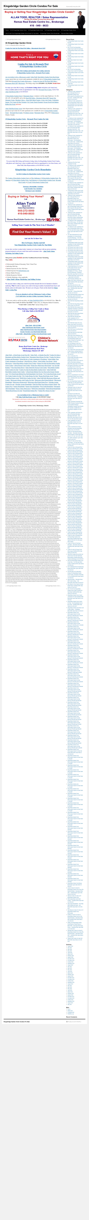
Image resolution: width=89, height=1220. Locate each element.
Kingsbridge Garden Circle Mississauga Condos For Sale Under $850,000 (33, 516)
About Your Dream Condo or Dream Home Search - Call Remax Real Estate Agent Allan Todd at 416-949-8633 (31, 534)
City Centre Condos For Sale (13, 376)
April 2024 (70, 990)
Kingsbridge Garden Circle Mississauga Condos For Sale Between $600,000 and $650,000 (74, 713)
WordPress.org (71, 1013)
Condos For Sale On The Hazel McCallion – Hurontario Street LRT (25, 48)
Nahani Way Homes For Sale (46, 391)
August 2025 (70, 965)
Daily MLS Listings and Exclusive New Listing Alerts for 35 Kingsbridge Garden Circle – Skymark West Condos (33, 72)
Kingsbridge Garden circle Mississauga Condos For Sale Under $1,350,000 (75, 785)
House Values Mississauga (23, 388)
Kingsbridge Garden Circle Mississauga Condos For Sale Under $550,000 (36, 513)
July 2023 (70, 1004)
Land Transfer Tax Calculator (33, 189)
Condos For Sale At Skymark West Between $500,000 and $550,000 (27, 480)
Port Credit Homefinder (46, 386)
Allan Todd (22, 45)
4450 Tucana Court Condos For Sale (75, 247)
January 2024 (70, 995)
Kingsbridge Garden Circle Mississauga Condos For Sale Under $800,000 (75, 866)
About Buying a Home (30, 361)
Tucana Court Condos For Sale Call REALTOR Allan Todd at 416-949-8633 (75, 940)
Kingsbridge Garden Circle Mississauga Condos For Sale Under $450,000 (75, 832)
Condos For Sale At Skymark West (33, 63)
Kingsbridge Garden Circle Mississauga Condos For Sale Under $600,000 (75, 847)
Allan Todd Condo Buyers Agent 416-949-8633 (25, 538)
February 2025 (71, 974)
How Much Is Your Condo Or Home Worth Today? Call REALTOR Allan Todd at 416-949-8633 (31, 496)
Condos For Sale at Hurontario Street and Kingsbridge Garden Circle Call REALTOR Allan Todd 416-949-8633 (32, 566)
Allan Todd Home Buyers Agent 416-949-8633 (48, 538)
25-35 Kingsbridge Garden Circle (18, 30)
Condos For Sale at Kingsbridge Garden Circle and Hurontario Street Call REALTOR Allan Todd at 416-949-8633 (32, 567)
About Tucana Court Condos (22, 365)
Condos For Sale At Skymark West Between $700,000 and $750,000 (38, 482)
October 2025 (70, 962)
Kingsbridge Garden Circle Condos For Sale (31, 6)
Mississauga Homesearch (20, 382)
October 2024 (70, 980)
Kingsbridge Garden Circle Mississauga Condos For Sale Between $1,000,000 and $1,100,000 (75, 614)
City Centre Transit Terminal (35, 102)
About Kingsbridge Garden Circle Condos (24, 363)
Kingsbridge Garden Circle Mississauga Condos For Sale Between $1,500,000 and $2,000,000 (75, 656)
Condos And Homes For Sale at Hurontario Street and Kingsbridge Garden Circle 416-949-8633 (32, 473)
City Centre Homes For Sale (30, 376)
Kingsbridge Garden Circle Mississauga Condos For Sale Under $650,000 (75, 851)
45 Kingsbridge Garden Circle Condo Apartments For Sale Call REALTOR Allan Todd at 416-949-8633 (75, 253)
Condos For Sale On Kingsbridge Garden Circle (32, 370)
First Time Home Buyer (17, 367)
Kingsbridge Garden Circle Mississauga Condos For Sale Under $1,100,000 (75, 762)
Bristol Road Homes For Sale (14, 391)
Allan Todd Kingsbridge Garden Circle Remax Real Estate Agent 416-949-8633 (24, 540)
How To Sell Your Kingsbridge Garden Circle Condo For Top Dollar (22, 33)
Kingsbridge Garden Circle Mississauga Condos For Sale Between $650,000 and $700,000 (74, 718)
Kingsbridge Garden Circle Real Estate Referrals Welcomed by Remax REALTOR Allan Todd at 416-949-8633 (31, 575)
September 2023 (71, 1001)
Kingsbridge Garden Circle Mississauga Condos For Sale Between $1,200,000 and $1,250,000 (75, 633)
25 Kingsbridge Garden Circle (13, 39)
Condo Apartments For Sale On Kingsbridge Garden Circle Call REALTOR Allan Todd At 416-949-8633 (32, 471)
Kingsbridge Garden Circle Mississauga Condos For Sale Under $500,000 (75, 837)
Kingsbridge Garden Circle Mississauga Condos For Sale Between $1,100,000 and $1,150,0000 (75, 623)
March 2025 (70, 973)
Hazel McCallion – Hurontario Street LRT (37, 98)
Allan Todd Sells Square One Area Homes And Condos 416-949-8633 (42, 449)
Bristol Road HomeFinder (53, 388)
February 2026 (71, 955)
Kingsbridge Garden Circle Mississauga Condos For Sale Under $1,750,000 (75, 809)
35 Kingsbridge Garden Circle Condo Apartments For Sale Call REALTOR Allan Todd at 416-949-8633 (75, 244)
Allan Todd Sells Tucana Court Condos (36, 367)
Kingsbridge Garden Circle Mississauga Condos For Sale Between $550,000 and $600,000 (74, 708)
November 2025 (71, 960)
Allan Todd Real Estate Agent (13, 108)
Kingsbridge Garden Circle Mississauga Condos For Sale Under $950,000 (75, 880)
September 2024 (71, 982)
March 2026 (70, 954)
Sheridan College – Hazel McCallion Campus (28, 100)
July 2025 (70, 966)
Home (7, 30)
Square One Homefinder (32, 386)
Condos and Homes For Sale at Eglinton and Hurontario (21, 557)
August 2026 (70, 946)
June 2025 (70, 968)
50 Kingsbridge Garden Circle (52, 30)
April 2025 (70, 971)
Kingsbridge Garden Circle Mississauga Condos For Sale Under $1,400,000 (75, 790)
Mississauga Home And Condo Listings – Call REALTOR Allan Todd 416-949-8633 (75, 900)
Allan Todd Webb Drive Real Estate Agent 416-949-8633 (21, 452)
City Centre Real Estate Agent (52, 374)
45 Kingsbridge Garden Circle (35, 30)
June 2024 (70, 987)
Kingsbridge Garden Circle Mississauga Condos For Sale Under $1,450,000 (75, 795)
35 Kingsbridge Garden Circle (51, 79)
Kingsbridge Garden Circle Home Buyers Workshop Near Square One (21, 574)
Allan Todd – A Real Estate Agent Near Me (17, 355)
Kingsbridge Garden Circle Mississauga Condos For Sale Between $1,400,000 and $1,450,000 (75, 651)
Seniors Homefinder (19, 386)
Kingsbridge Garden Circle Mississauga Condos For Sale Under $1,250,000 (75, 776)
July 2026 (70, 947)
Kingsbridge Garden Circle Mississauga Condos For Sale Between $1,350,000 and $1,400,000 (75, 647)
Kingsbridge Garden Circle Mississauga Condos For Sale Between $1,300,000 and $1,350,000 (31, 503)
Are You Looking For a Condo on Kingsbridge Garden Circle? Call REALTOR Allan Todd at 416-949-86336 (32, 548)
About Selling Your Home (45, 361)
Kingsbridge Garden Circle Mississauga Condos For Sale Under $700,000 (32, 514)
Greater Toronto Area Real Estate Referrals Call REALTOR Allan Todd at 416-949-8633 (35, 573)
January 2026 (70, 957)
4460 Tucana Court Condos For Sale (75, 248)
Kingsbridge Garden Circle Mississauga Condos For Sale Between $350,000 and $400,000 (74, 689)
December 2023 (71, 996)
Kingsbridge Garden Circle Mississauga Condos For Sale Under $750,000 (75, 861)
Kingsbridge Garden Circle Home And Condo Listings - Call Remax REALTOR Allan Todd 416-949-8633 (31, 501)
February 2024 (71, 993)
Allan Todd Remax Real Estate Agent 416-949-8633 (23, 541)
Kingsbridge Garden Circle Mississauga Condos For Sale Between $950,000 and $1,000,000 (75, 746)
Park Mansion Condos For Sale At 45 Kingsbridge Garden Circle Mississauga (75, 911)
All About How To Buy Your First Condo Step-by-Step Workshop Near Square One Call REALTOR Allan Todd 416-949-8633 (33, 536)
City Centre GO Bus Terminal (18, 102)
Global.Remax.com (23, 271)
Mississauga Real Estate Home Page (38, 382)
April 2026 (70, 952)
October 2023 (70, 999)
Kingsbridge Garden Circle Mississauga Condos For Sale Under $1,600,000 (75, 804)
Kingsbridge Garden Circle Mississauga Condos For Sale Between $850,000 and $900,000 (32, 509)
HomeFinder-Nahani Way (30, 391)
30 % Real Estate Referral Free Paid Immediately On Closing (26, 374)
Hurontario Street (28, 96)
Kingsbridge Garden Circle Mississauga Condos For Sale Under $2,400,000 (75, 818)
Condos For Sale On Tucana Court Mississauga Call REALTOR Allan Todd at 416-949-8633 (75, 551)
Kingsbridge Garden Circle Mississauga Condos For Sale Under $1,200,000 (75, 771)
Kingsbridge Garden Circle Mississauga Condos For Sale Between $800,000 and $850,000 (26, 508)
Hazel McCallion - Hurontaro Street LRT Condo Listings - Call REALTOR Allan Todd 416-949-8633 (32, 495)
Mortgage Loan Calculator (33, 191)
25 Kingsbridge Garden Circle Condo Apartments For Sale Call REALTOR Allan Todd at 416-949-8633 (75, 192)
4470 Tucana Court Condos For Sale (75, 250)
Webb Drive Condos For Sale (28, 378)
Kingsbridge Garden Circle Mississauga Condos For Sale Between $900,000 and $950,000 (74, 741)
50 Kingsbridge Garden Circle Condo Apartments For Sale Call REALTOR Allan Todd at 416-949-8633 (75, 258)
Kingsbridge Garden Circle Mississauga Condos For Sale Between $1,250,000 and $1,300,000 (75, 637)
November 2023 (71, 998)
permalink (14, 582)
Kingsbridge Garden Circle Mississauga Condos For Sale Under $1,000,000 (75, 757)
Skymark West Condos (67, 33)
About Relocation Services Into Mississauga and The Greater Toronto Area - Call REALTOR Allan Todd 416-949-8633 (30, 440)
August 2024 (70, 984)
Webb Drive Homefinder (38, 388)
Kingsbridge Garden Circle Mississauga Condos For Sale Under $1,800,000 (75, 814)
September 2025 (71, 963)
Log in (69, 1009)
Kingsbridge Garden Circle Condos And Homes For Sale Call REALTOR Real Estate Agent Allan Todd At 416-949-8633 (32, 498)
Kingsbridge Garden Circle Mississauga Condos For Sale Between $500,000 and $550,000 (74, 703)
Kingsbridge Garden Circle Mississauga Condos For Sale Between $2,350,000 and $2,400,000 (75, 680)
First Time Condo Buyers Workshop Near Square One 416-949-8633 (21, 571)
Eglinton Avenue (29, 113)
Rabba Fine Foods (10, 104)
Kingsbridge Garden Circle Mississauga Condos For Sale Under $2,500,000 (75, 823)
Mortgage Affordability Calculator (33, 186)
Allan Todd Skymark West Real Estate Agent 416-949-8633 (19, 450)
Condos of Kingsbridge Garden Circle (18, 178)
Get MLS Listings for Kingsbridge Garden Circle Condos (33, 174)
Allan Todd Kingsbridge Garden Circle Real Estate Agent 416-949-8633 (39, 442)
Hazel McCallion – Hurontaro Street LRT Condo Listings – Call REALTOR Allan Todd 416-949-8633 (75, 581)
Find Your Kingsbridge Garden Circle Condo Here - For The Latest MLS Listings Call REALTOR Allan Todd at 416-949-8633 (32, 490)
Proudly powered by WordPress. (74, 1021)
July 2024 (70, 985)
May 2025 (70, 969)
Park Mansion (33, 180)
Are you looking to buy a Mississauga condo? (17, 77)
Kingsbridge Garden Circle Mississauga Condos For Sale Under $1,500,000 (75, 799)
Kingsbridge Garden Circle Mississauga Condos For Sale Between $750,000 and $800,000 (74, 727)
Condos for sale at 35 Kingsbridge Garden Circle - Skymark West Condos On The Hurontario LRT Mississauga (32, 564)
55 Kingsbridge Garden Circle (68, 30)
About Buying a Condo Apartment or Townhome (33, 359)
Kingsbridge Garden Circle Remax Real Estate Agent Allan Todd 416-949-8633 (75, 884)
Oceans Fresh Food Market (50, 102)
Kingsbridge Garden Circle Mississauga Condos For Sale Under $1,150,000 (75, 766)
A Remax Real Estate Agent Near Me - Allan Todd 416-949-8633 (23, 438)
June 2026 (70, 949)
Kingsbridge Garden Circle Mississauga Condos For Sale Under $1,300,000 (75, 781)
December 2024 (71, 977)
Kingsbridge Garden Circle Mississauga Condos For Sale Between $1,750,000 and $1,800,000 (75, 666)
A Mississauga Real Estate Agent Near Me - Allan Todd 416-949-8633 (32, 529)
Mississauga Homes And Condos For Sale (22, 380)
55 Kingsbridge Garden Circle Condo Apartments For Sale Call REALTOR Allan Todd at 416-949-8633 (75, 263)
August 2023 (70, 1002)
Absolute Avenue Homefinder (23, 384)
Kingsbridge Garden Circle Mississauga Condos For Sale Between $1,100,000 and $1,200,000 (75, 628)
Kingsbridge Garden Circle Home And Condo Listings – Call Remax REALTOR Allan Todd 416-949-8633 (76, 609)
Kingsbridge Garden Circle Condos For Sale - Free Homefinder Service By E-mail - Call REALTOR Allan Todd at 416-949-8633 (32, 499)
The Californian (35, 178)
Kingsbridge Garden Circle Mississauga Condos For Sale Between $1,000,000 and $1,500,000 (75, 618)
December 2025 (71, 958)
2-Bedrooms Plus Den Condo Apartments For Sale (26, 423)
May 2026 (70, 951)
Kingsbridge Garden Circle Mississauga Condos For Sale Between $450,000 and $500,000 (74, 699)
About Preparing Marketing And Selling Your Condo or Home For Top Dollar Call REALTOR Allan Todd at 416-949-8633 (32, 438)
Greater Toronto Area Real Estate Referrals (33, 332)
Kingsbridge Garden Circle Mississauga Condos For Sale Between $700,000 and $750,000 (38, 507)
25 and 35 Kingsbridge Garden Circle (37, 182)
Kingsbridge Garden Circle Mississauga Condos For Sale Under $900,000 (31, 517)
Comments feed (71, 1012)
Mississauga (21, 83)
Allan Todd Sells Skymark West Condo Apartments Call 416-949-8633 (29, 548)
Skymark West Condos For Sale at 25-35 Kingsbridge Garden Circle (40, 581)
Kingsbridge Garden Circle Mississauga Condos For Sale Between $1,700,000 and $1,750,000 (75, 661)
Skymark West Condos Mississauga (22, 81)
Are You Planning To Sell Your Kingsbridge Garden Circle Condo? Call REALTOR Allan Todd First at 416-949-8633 (32, 455)
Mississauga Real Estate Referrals (44, 380)
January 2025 (70, 976)
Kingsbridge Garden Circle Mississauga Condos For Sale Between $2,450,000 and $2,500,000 (75, 685)
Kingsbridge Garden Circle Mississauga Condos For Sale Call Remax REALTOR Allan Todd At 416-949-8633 (31, 510)
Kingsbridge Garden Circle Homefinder (50, 33)
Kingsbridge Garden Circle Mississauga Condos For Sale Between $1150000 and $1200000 (75, 670)
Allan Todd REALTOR (12, 92)
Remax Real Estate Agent (46, 376)
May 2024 (70, 988)
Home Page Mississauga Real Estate (41, 365)
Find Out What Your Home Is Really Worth (45, 384)
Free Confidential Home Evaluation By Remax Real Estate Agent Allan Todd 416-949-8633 (31, 492)
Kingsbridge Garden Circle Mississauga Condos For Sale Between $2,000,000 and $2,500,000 (75, 675)
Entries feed (70, 1010)
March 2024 (70, 991)
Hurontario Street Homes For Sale (39, 357)
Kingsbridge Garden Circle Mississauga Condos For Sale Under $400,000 (75, 828)
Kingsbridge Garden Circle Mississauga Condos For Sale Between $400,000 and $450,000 (74, 694)
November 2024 (71, 979)
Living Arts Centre (46, 100)
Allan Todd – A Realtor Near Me (40, 355)
